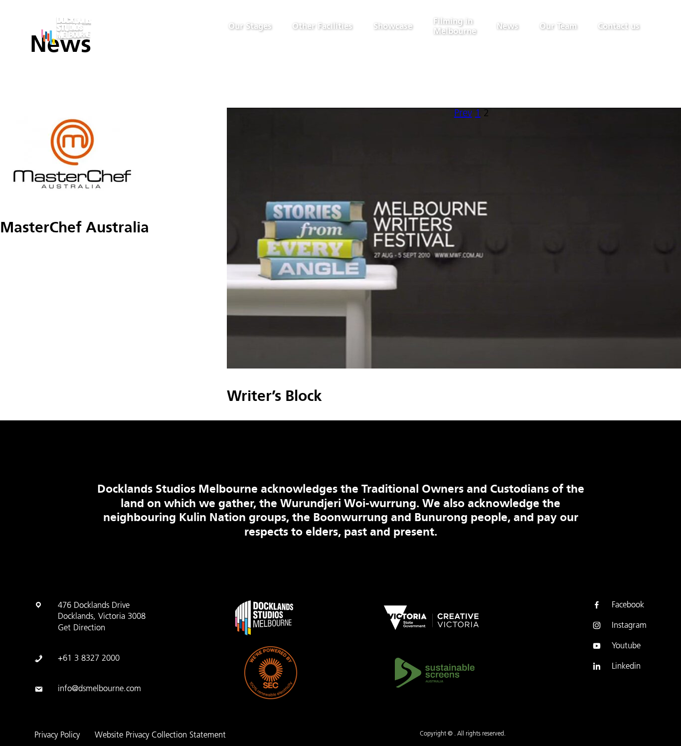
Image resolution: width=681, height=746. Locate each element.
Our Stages (250, 26)
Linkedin (626, 667)
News (507, 26)
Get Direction (81, 628)
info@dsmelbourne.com (99, 689)
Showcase (392, 26)
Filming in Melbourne (454, 26)
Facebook (628, 605)
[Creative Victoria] (431, 617)
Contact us (619, 26)
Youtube (626, 646)
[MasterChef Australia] (72, 197)
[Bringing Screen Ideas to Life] (91, 29)
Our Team (558, 26)
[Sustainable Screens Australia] (435, 673)
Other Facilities (322, 26)
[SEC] (270, 672)
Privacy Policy (57, 736)
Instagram (629, 626)
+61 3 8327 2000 (89, 659)
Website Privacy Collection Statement (160, 736)
